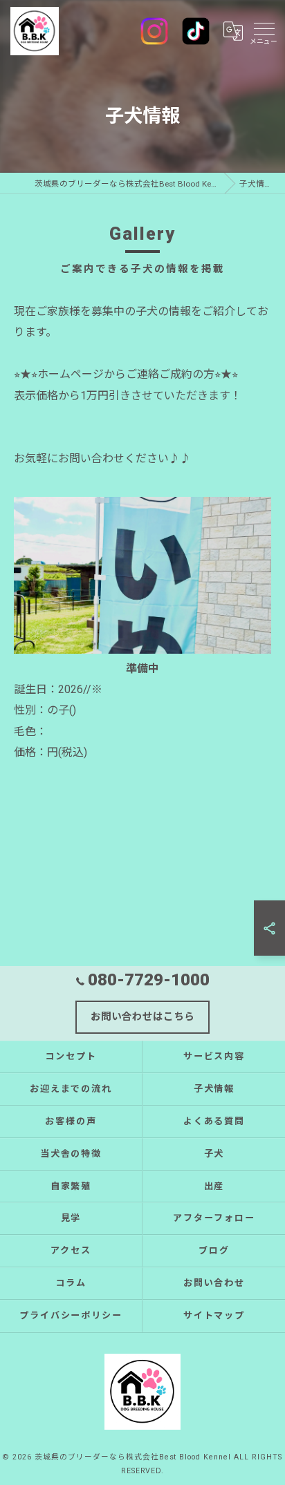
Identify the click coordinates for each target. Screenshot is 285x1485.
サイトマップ (214, 1315)
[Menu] (263, 31)
